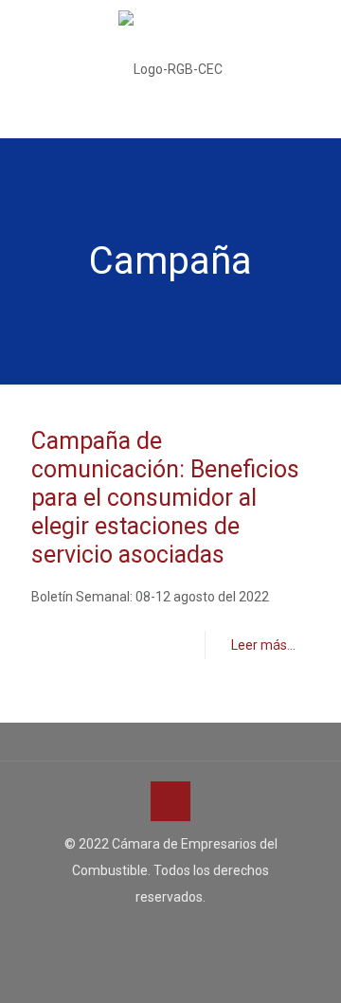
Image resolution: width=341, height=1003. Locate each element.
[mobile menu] (315, 38)
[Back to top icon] (170, 801)
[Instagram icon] (191, 932)
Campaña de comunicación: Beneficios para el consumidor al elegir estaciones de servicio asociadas (165, 497)
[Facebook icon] (151, 932)
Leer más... (263, 645)
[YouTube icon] (171, 932)
